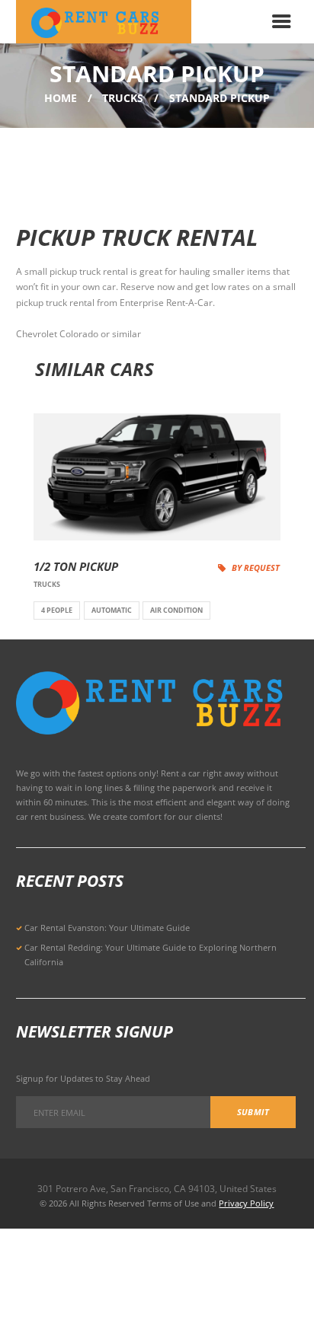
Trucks (122, 98)
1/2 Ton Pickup (76, 567)
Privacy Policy (246, 1203)
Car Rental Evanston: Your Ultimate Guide (107, 927)
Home (60, 98)
